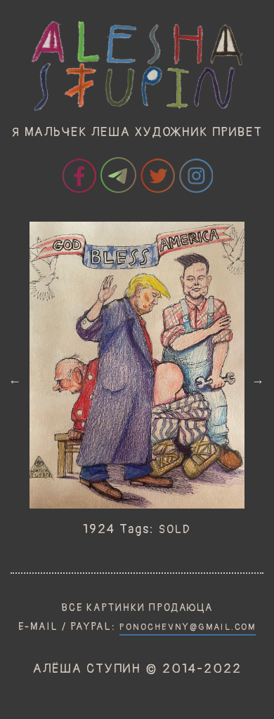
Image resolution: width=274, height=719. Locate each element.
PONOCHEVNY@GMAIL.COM (187, 627)
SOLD (175, 530)
